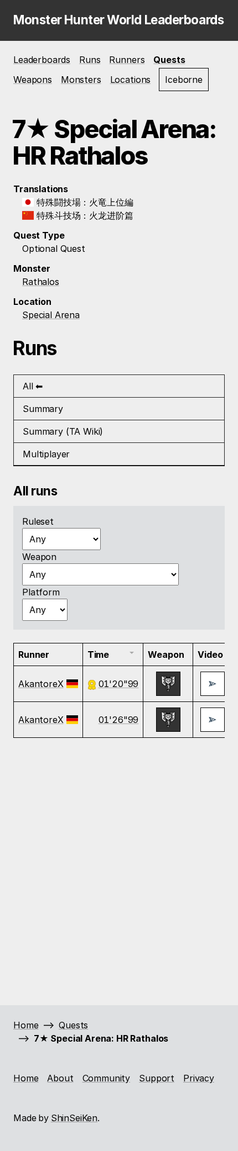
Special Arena (51, 314)
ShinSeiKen (74, 1117)
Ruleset (38, 521)
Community (106, 1078)
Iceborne (184, 79)
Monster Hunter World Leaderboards (118, 19)
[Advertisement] (119, 870)
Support (156, 1078)
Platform (41, 592)
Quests (169, 59)
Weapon (39, 556)
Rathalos (40, 281)
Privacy (198, 1078)
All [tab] (28, 386)
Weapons (32, 79)
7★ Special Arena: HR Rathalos (101, 1038)
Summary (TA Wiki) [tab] (63, 431)
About (60, 1078)
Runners (126, 59)
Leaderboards (41, 59)
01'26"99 (119, 719)
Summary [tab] (43, 408)
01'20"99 (119, 683)
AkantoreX (41, 683)
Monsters (81, 79)
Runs (89, 59)
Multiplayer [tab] (46, 454)
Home (25, 1025)
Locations (130, 79)
